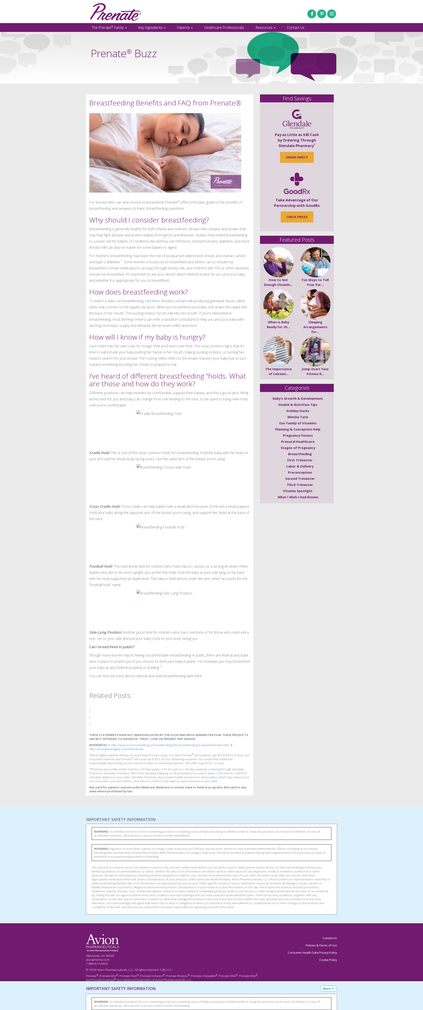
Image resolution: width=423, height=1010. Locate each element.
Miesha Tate (298, 417)
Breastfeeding (300, 454)
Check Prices (297, 217)
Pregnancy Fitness (298, 435)
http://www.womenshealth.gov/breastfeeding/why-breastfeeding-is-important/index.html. (170, 745)
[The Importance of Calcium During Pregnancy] (278, 351)
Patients (184, 27)
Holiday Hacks (297, 410)
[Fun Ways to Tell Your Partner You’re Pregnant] (315, 262)
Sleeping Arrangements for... (315, 327)
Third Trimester (300, 484)
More (327, 989)
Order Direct (297, 157)
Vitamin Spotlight (297, 491)
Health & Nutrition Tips (297, 404)
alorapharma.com (97, 960)
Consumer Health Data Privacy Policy (312, 953)
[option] (89, 716)
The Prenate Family (108, 27)
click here (152, 300)
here (198, 675)
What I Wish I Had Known (298, 497)
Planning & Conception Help (297, 429)
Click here (223, 773)
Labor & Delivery (300, 466)
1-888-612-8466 (97, 964)
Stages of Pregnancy (298, 447)
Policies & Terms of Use (321, 945)
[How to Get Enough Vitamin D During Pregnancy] (278, 262)
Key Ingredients (150, 27)
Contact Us (295, 27)
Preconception (300, 472)
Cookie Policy (328, 960)
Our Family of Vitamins (298, 423)
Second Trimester (300, 478)
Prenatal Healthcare (297, 441)
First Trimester (300, 460)
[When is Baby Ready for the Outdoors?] (278, 304)
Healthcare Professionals (224, 27)
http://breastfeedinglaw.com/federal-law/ (116, 749)
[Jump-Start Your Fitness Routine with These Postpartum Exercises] (315, 351)
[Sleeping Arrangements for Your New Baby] (315, 304)
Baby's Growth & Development (298, 398)
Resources (264, 27)
